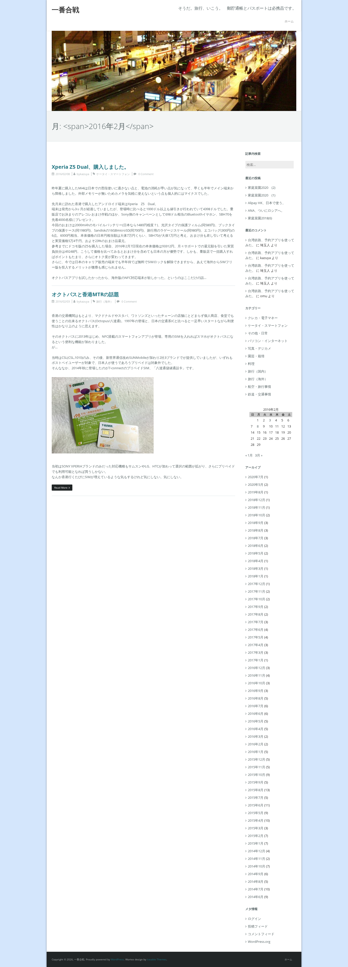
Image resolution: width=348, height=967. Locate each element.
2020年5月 (255, 484)
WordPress (117, 959)
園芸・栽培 (256, 356)
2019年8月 (255, 492)
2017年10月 (256, 599)
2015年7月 (255, 797)
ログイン (254, 918)
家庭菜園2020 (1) (261, 195)
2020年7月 (255, 477)
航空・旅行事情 (259, 386)
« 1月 (249, 455)
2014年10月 (256, 866)
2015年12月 (256, 759)
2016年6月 (255, 713)
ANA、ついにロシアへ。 (266, 210)
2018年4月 (255, 561)
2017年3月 (255, 652)
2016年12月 (256, 667)
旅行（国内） (258, 371)
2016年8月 (255, 698)
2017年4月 (255, 645)
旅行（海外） (104, 301)
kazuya (84, 174)
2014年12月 (256, 851)
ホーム (289, 21)
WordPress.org (259, 941)
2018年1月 (255, 576)
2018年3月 (255, 568)
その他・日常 (258, 333)
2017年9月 (255, 606)
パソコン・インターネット (268, 340)
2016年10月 (256, 683)
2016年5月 (255, 721)
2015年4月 (255, 820)
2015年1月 (255, 843)
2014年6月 (255, 896)
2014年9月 (255, 874)
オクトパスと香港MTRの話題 (85, 294)
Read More (61, 487)
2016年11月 (256, 675)
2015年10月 (256, 774)
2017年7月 (255, 622)
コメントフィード (261, 934)
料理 (251, 363)
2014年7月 (255, 889)
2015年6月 (255, 805)
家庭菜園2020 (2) (261, 187)
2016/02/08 (63, 174)
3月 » (258, 455)
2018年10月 (256, 515)
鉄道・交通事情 (259, 394)
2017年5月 (255, 637)
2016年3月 (255, 736)
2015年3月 (255, 828)
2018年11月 (256, 507)
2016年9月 (255, 690)
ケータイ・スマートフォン (113, 174)
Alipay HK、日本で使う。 (267, 203)
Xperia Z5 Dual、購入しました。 (90, 166)
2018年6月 (255, 545)
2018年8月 (255, 530)
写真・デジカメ (259, 348)
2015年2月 (255, 835)
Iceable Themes (156, 959)
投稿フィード (258, 926)
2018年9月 (255, 522)
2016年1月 (255, 751)
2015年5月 (255, 812)
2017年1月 (255, 660)
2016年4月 (255, 729)
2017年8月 (255, 614)
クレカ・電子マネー (263, 318)
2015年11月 (256, 767)
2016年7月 (255, 706)
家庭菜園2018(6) (260, 218)
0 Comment (146, 174)
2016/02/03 (63, 301)
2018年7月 (255, 538)
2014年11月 (256, 858)
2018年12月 (256, 499)
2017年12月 (256, 583)
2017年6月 (255, 629)
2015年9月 (255, 782)
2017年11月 (256, 591)
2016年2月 (255, 744)
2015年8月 (255, 790)
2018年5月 (255, 553)
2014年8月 (255, 881)
